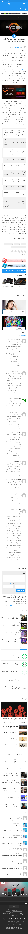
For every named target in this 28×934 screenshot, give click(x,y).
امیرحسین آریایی (18, 47)
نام (24, 584)
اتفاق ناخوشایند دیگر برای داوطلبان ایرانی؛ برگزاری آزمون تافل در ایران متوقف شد (10, 774)
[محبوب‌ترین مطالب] (7, 768)
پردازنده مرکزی (22, 17)
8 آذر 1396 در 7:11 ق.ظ (12, 398)
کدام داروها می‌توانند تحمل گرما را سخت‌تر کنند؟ (15, 312)
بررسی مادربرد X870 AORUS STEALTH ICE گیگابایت (11, 672)
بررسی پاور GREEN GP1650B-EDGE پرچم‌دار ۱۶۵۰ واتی (12, 656)
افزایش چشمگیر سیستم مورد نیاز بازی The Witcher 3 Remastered (11, 805)
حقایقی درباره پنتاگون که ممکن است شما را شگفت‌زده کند (10, 727)
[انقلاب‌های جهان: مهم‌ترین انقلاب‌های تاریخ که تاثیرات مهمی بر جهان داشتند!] (14, 709)
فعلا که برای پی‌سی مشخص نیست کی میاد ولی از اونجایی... (11, 844)
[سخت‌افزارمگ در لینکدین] (7, 928)
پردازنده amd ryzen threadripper (19, 247)
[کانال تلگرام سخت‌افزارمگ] (16, 928)
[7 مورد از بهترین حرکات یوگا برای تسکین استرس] (23, 739)
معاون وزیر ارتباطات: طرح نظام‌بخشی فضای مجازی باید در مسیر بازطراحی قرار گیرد (10, 782)
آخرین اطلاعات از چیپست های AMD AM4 (21, 287)
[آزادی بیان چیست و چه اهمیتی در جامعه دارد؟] (23, 745)
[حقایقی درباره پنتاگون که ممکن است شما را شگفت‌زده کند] (23, 727)
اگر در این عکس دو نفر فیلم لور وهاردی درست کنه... (12, 869)
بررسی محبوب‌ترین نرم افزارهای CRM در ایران (10, 798)
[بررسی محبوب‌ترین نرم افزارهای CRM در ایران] (24, 798)
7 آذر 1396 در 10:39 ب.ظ (12, 433)
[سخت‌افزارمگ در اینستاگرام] (14, 928)
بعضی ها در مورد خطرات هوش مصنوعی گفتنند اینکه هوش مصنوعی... (12, 819)
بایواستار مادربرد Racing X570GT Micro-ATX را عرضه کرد (8, 288)
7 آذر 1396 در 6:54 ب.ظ (14, 463)
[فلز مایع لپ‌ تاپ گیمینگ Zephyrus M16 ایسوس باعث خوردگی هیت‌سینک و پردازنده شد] (24, 790)
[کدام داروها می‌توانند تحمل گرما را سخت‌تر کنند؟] (14, 307)
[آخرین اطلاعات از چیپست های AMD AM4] (20, 281)
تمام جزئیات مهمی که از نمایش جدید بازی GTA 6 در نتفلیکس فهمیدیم (10, 618)
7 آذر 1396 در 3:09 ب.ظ (12, 494)
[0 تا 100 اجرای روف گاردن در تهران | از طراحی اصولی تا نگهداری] (23, 733)
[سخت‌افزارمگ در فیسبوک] (12, 928)
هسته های (23, 69)
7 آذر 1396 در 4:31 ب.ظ (11, 479)
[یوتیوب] (14, 260)
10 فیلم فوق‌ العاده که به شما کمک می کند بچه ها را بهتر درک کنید (15, 329)
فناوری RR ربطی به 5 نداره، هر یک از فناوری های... (12, 831)
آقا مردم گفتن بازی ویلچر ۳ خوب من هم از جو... (11, 850)
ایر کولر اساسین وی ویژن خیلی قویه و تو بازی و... (12, 838)
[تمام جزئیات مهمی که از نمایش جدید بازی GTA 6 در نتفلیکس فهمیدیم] (24, 618)
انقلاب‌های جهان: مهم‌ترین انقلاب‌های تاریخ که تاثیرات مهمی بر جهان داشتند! (15, 719)
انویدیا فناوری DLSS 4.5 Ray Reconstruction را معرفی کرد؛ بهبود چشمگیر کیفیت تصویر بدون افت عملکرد (11, 625)
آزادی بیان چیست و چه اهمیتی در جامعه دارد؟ (11, 745)
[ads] (14, 13)
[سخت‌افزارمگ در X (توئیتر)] (9, 928)
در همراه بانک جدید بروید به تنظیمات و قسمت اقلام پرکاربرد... (12, 856)
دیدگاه (21, 335)
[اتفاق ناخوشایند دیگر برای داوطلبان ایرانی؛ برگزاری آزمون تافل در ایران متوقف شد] (24, 775)
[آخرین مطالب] (20, 768)
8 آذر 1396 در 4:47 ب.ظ (12, 339)
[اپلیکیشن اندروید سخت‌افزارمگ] (18, 928)
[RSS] (21, 928)
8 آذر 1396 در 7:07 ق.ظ (12, 413)
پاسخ (20, 368)
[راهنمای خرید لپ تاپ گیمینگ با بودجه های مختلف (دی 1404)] (14, 889)
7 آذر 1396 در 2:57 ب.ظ (11, 510)
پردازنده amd (17, 244)
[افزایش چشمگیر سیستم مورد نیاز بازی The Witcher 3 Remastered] (24, 806)
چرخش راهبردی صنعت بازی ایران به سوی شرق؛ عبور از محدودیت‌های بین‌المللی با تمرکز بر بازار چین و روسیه (10, 641)
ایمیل (12, 584)
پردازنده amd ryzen (9, 244)
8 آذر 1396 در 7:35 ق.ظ (12, 372)
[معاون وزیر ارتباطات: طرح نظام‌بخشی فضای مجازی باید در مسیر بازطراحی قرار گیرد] (24, 782)
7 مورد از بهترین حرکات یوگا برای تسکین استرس (11, 739)
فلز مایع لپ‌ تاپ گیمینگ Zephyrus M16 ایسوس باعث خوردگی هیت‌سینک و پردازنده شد (11, 271)
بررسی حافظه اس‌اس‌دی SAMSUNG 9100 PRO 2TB (10, 664)
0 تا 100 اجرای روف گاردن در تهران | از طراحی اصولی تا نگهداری (10, 733)
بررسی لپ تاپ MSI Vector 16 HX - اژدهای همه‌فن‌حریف (12, 687)
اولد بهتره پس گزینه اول (17, 825)
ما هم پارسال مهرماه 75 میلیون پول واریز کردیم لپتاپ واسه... (12, 862)
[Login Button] (17, 9)
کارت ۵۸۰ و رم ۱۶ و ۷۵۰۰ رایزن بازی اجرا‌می (12, 875)
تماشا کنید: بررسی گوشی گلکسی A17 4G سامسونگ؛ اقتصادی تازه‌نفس (11, 680)
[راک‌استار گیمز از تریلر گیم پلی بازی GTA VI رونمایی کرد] (24, 633)
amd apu (24, 244)
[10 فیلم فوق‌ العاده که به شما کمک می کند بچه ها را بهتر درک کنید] (14, 323)
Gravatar (12, 605)
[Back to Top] (14, 906)
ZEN (20, 69)
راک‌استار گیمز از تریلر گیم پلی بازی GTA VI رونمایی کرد (11, 633)
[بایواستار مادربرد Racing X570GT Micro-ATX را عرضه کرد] (8, 281)
